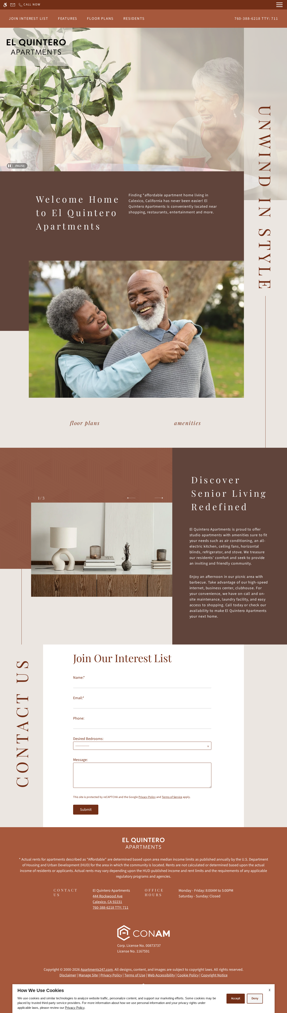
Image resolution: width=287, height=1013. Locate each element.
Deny (254, 998)
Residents (134, 18)
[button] (131, 498)
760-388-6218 (256, 18)
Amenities (187, 422)
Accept (235, 998)
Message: (80, 759)
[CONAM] (143, 933)
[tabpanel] (143, 732)
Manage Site (88, 975)
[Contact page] (13, 4)
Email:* (78, 698)
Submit (86, 809)
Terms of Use (134, 975)
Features (67, 18)
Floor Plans (100, 18)
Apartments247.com (97, 969)
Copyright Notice (214, 975)
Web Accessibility (161, 975)
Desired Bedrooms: (88, 738)
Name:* (79, 677)
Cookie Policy (188, 975)
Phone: (78, 718)
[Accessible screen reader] (5, 4)
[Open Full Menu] (279, 4)
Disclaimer (67, 975)
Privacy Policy (147, 797)
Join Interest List (28, 18)
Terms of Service (172, 797)
